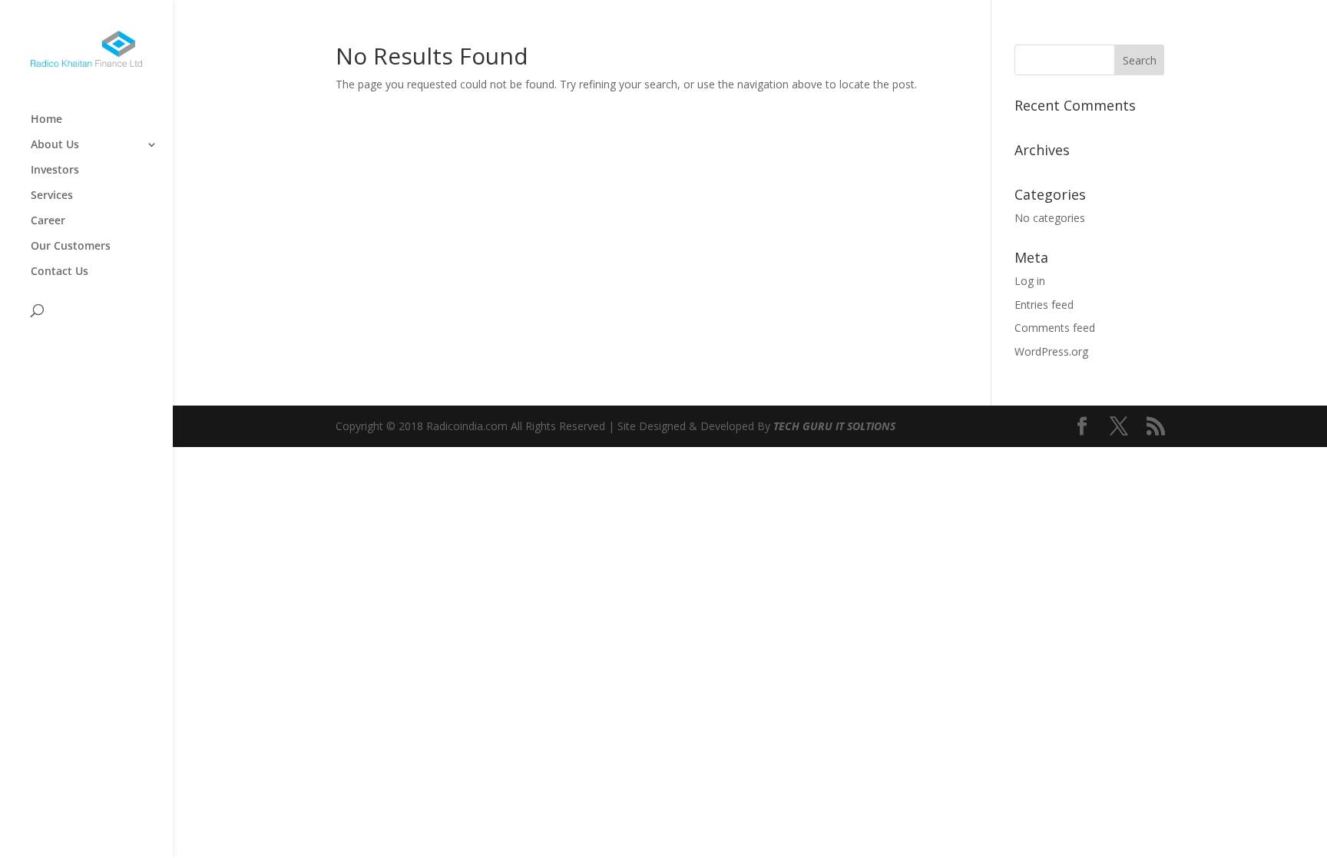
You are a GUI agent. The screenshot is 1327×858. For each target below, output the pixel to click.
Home (46, 120)
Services (52, 196)
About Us (55, 145)
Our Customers (71, 246)
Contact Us (59, 272)
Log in (1029, 280)
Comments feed (1054, 327)
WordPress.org (1051, 351)
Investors (55, 170)
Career (48, 221)
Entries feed (1044, 304)
